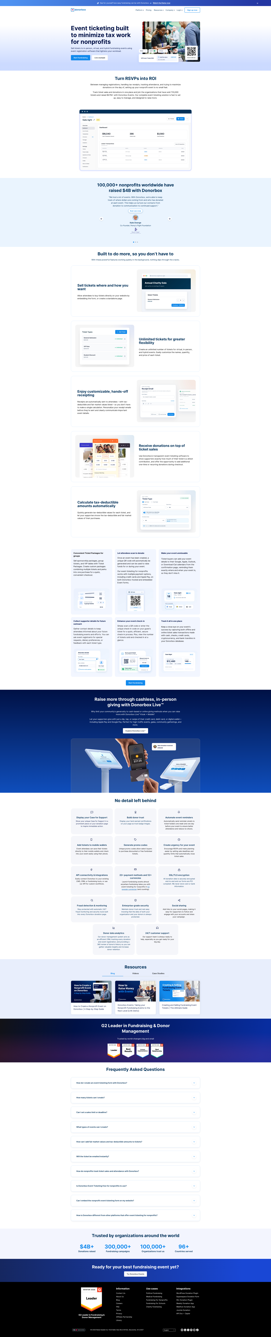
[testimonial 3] (137, 242)
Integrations (183, 1288)
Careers (119, 1303)
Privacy (119, 1313)
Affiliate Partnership (124, 1317)
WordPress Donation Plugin (187, 1293)
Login (179, 10)
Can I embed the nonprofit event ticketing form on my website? (105, 1200)
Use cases (152, 1288)
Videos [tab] (135, 973)
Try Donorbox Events (135, 1274)
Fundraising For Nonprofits (156, 1300)
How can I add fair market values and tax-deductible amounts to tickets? (109, 1142)
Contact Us (120, 1293)
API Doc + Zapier (183, 1313)
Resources (158, 10)
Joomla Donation (183, 1310)
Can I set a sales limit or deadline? (91, 1112)
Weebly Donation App (185, 1303)
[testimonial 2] (135, 242)
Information (123, 1288)
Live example (100, 58)
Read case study (135, 211)
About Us (120, 1296)
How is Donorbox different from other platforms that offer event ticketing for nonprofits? (117, 1215)
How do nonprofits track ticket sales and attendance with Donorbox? (107, 1171)
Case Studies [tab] (158, 973)
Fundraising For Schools (155, 1303)
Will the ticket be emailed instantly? (92, 1156)
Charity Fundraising (154, 1307)
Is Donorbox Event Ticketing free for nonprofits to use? (101, 1186)
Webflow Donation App (185, 1307)
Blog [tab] (113, 973)
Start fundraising (81, 58)
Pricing (148, 10)
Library (119, 1320)
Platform (139, 10)
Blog (118, 1300)
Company (169, 10)
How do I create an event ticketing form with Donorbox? (101, 1083)
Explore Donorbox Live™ (135, 731)
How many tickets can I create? (90, 1097)
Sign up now (192, 10)
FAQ (117, 1307)
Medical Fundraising (154, 1296)
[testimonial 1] (133, 242)
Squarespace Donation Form (187, 1296)
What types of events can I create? (92, 1127)
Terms (118, 1310)
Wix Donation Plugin (184, 1300)
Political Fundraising (154, 1293)
